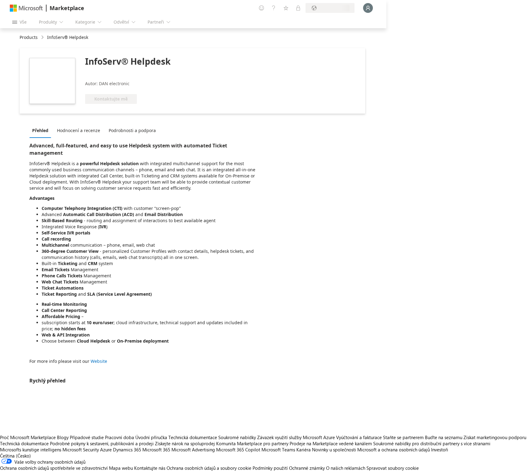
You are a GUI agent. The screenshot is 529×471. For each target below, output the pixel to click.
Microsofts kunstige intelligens (30, 449)
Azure (106, 449)
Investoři (439, 449)
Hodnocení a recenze (78, 130)
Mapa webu (121, 468)
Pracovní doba (119, 437)
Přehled (40, 130)
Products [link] (29, 37)
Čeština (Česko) (15, 456)
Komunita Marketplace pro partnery (252, 443)
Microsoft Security (80, 449)
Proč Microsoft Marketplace (28, 437)
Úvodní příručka (151, 437)
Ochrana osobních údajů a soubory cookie (209, 468)
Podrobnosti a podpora (132, 130)
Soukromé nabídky (237, 437)
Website (99, 361)
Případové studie (87, 437)
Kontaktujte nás (149, 468)
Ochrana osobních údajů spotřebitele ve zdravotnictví (54, 468)
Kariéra (303, 449)
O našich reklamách (345, 468)
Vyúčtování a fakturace (359, 437)
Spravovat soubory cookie (392, 468)
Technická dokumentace (192, 437)
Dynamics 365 (127, 449)
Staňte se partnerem (403, 437)
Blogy (63, 437)
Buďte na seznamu (443, 437)
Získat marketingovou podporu (494, 437)
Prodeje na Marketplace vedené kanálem (331, 443)
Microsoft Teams (278, 449)
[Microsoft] (26, 8)
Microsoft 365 (156, 449)
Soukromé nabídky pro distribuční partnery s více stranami (431, 443)
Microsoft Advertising (193, 449)
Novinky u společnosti (334, 449)
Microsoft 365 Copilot (238, 449)
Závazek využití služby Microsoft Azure (296, 437)
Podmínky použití (270, 468)
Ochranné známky (307, 468)
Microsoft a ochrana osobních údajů (393, 449)
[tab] (41, 130)
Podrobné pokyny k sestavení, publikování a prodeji (102, 443)
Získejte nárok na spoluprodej (185, 443)
